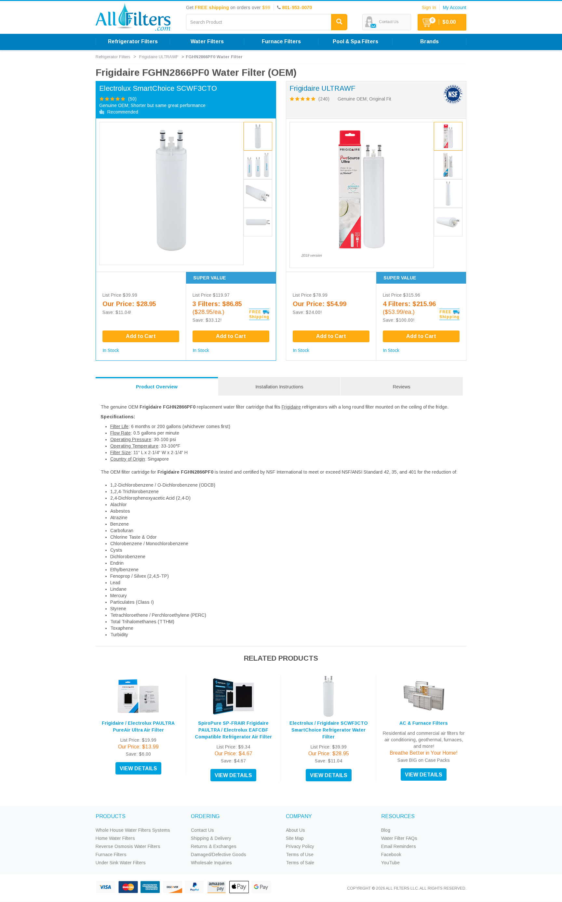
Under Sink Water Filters (121, 862)
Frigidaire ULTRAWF (159, 56)
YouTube (390, 862)
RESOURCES (398, 816)
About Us (295, 830)
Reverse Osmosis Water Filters (128, 846)
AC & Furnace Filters (423, 723)
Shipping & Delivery (211, 838)
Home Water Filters (115, 838)
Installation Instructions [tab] (279, 386)
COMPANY (299, 816)
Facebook (391, 854)
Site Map (295, 838)
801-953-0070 (297, 7)
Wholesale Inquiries (211, 862)
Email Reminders (398, 846)
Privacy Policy (300, 846)
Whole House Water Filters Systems (133, 830)
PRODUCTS (111, 816)
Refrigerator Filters (113, 56)
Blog (385, 830)
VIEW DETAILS (138, 768)
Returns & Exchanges (213, 846)
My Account (454, 7)
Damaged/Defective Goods (218, 854)
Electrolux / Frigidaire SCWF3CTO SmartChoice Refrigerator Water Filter (328, 729)
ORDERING (205, 816)
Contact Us (202, 830)
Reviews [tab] (401, 386)
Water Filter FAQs (399, 838)
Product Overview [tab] (157, 386)
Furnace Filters (111, 854)
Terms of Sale (300, 862)
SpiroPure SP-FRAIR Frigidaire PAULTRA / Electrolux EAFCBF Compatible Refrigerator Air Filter (233, 729)
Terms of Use (300, 854)
